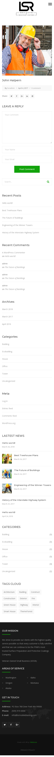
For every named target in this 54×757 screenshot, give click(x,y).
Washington (11, 677)
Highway (24, 604)
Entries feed (7, 408)
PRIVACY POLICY (28, 750)
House (5, 359)
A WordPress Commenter (13, 252)
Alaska (8, 688)
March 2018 (7, 309)
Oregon (9, 683)
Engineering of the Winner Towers (17, 225)
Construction (9, 598)
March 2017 (7, 316)
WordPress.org (8, 423)
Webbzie (33, 742)
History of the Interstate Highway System (20, 232)
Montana (34, 683)
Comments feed (9, 415)
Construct (35, 592)
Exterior (23, 598)
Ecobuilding (7, 351)
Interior (36, 604)
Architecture (9, 592)
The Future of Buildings (12, 217)
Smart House (10, 611)
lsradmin (11, 88)
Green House (10, 604)
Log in (5, 401)
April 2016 (6, 324)
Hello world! (7, 203)
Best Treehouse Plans (12, 210)
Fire (33, 598)
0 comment (36, 88)
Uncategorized (8, 381)
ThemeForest (26, 611)
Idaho (33, 677)
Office (4, 366)
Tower (5, 373)
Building (5, 344)
